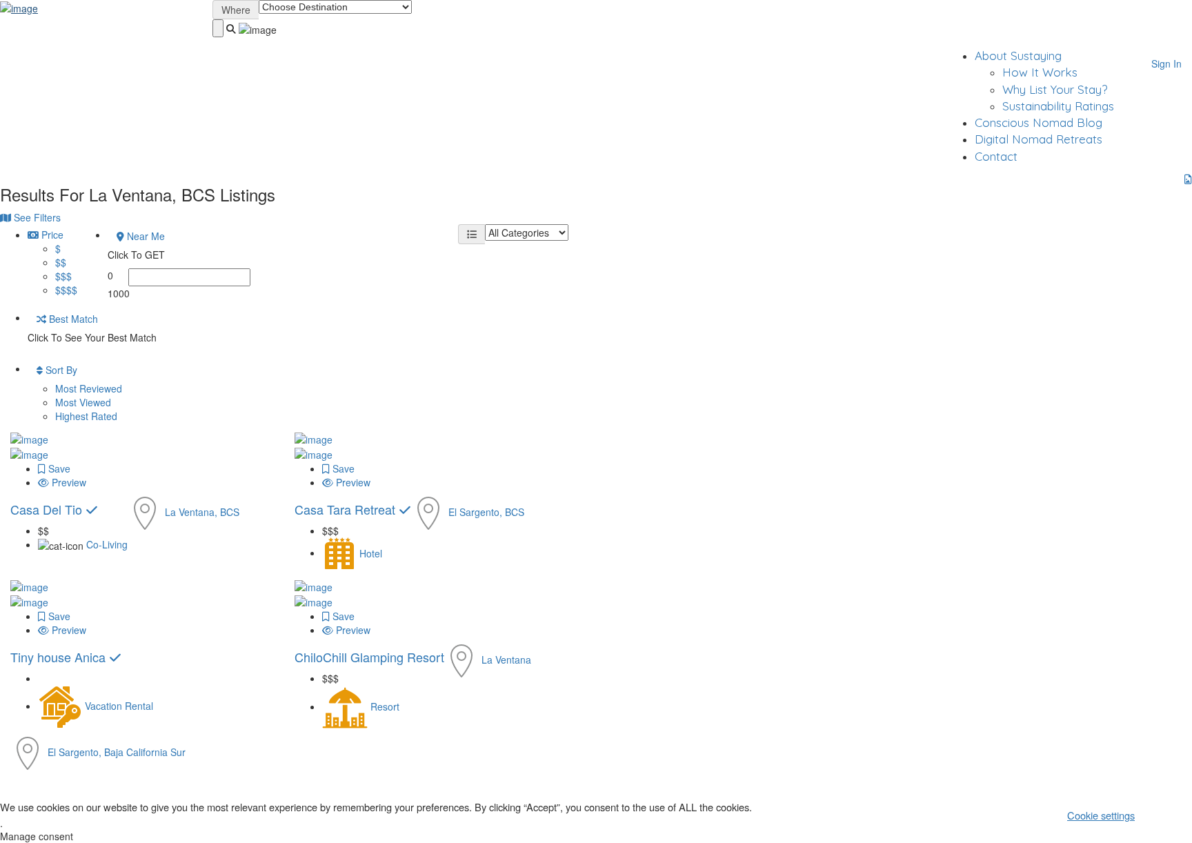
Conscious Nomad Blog (1038, 122)
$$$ (63, 276)
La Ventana (506, 659)
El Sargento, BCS (486, 512)
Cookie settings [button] (1101, 815)
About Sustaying (1018, 55)
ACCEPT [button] (1168, 814)
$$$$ (66, 290)
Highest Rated (86, 416)
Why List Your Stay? (1054, 89)
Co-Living (107, 544)
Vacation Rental (119, 706)
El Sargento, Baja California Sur (117, 752)
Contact (996, 156)
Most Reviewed (88, 388)
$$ (60, 262)
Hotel (370, 552)
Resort (384, 706)
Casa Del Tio (48, 509)
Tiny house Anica (59, 657)
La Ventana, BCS (202, 512)
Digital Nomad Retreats (1038, 139)
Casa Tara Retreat (347, 509)
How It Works (1039, 72)
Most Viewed (83, 402)
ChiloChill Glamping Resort (369, 657)
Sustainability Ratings (1058, 106)
